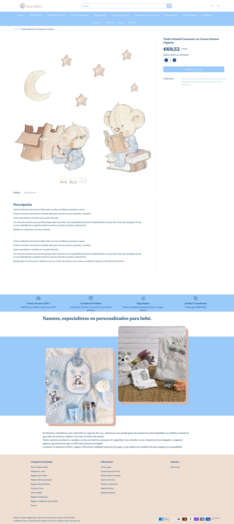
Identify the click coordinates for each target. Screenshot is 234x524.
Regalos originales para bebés (44, 501)
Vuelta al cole (36, 15)
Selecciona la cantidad (176, 55)
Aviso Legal (106, 467)
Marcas (96, 22)
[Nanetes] (31, 5)
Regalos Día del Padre (40, 484)
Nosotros (132, 22)
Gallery (16, 192)
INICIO (211, 81)
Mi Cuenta (175, 467)
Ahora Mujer (36, 492)
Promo (34, 505)
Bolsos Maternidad (39, 467)
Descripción (30, 192)
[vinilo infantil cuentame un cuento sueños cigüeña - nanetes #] (78, 110)
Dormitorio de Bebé (121, 15)
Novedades (207, 15)
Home (16, 29)
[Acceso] (212, 6)
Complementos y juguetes (147, 15)
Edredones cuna (38, 471)
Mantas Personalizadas (41, 479)
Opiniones (109, 22)
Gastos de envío (108, 479)
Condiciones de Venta (110, 471)
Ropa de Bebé (100, 15)
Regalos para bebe (39, 475)
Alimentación (171, 15)
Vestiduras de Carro (57, 15)
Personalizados (189, 15)
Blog (121, 22)
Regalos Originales (39, 496)
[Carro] (218, 6)
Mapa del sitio (107, 488)
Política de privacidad (110, 475)
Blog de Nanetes (108, 492)
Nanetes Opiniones (109, 484)
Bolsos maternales (79, 15)
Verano (20, 15)
